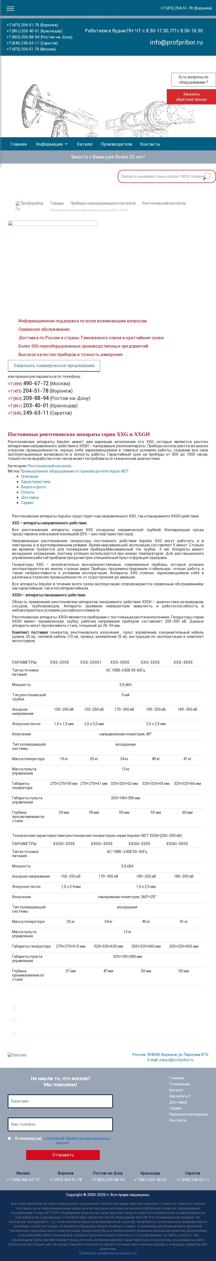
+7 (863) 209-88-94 (23, 37)
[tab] (112, 476)
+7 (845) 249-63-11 (23, 43)
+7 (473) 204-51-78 (23, 25)
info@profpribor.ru (176, 42)
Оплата (27, 492)
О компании (179, 1084)
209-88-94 (28, 398)
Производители (116, 144)
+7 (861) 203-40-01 (23, 31)
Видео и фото (33, 487)
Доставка (30, 497)
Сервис (27, 502)
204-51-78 (28, 390)
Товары (57, 203)
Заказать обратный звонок (191, 97)
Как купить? (179, 1096)
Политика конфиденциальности (108, 1253)
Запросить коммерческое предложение (54, 365)
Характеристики (35, 481)
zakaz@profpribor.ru (176, 1059)
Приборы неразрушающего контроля (103, 203)
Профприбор (32, 203)
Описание (29, 476)
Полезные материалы (188, 1114)
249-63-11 (28, 412)
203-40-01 (28, 405)
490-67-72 (28, 383)
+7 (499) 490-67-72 (23, 1179)
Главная (19, 144)
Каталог (85, 144)
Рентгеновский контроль (164, 203)
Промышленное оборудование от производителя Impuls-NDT (75, 471)
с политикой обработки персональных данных (76, 1140)
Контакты (150, 144)
